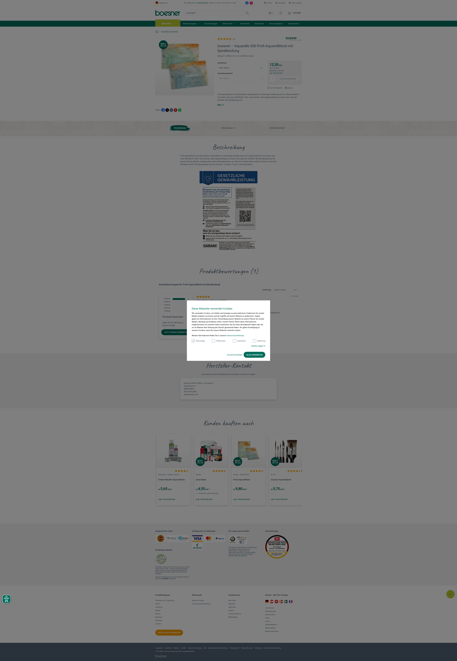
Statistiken (241, 341)
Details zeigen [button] (257, 346)
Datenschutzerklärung (235, 335)
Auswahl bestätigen (234, 355)
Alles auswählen (254, 355)
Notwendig (200, 341)
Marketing (261, 341)
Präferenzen (221, 341)
